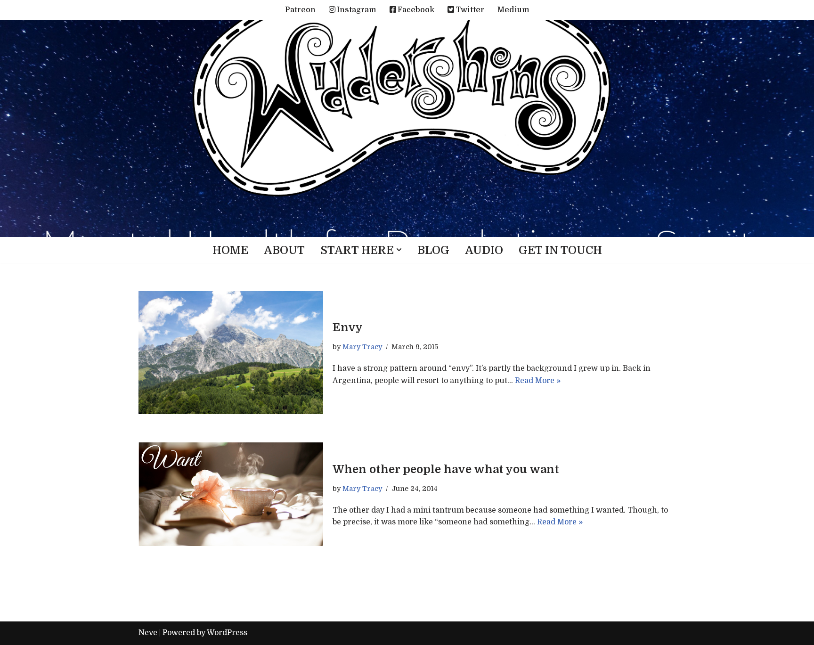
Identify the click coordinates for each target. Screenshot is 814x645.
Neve (147, 633)
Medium (513, 10)
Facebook (416, 10)
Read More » (538, 380)
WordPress (227, 633)
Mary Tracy (362, 347)
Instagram (356, 10)
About (284, 250)
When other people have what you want (446, 469)
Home (230, 250)
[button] (399, 250)
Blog (433, 250)
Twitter (470, 10)
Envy (348, 327)
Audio (484, 250)
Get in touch (560, 250)
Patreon (300, 10)
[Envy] (230, 352)
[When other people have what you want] (230, 494)
